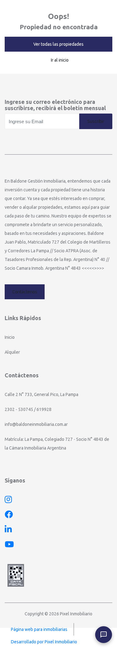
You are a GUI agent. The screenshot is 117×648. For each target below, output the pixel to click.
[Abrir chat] (103, 634)
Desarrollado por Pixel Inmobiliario (44, 641)
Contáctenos (24, 291)
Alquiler (12, 352)
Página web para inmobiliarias (39, 629)
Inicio (10, 337)
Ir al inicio (60, 60)
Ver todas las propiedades (58, 44)
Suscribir (95, 121)
